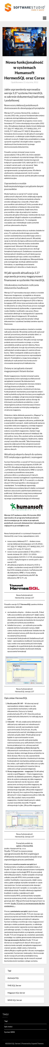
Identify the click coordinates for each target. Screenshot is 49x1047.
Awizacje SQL (13, 978)
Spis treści (8, 1026)
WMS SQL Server (15, 1000)
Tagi (9, 971)
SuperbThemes (37, 1043)
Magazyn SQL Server (16, 993)
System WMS (9, 1032)
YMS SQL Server (14, 985)
